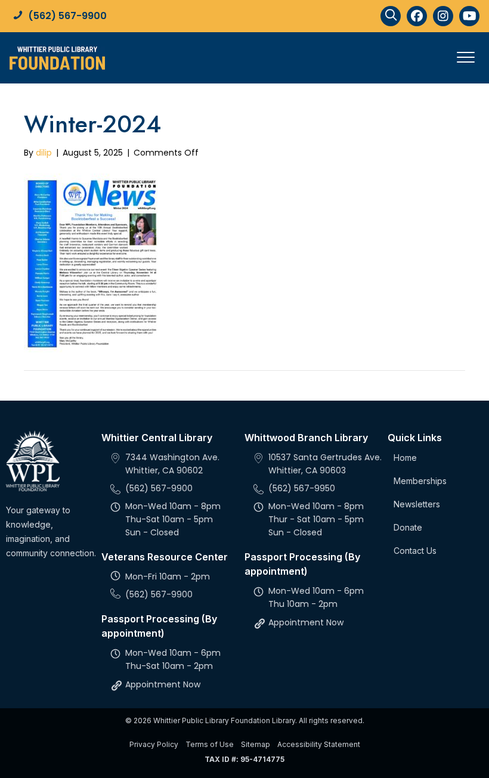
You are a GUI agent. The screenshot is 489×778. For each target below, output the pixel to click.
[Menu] (465, 58)
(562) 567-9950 (301, 488)
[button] (390, 16)
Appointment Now (162, 684)
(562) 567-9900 (67, 16)
